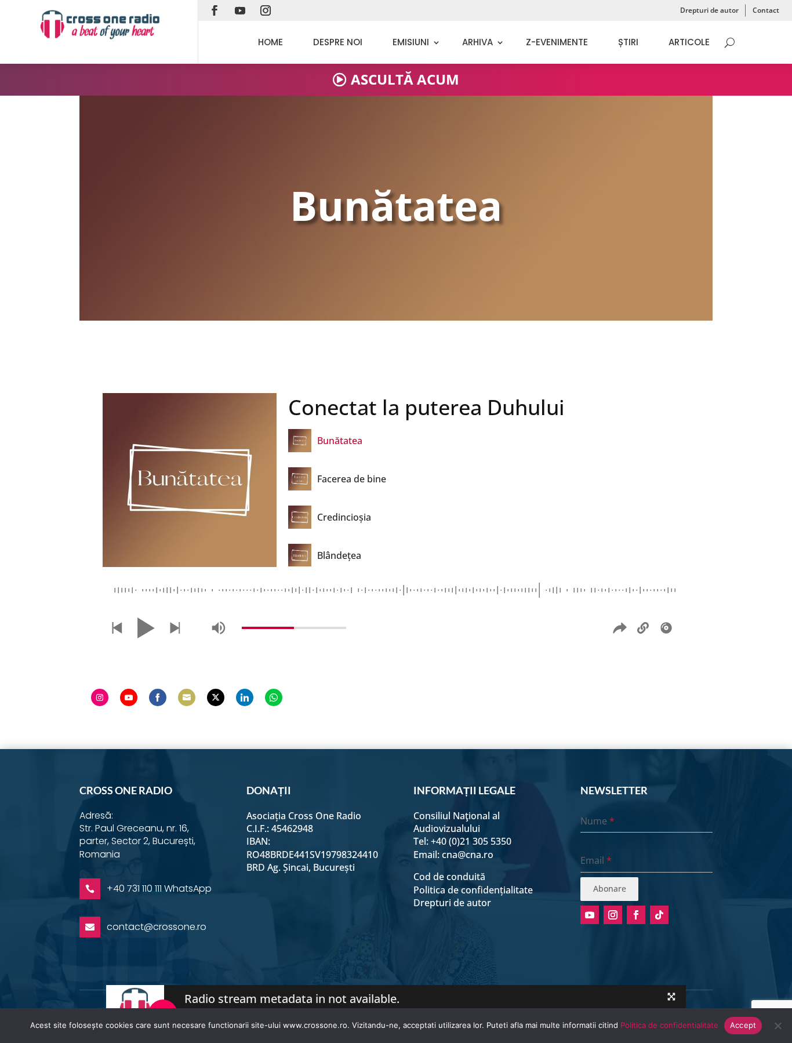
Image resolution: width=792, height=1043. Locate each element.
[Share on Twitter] (215, 697)
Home (270, 42)
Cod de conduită (449, 876)
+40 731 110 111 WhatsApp (159, 888)
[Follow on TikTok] (659, 915)
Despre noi (337, 42)
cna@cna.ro (467, 854)
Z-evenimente (557, 42)
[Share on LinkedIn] (244, 697)
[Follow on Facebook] (214, 10)
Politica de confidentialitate (669, 1025)
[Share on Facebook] (157, 697)
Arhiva (477, 42)
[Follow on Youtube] (240, 10)
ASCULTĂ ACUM (405, 79)
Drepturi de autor (709, 10)
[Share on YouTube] (128, 697)
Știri (628, 42)
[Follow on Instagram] (265, 10)
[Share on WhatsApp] (273, 697)
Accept (743, 1025)
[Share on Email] (186, 697)
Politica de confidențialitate (473, 890)
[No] (777, 1025)
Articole (689, 42)
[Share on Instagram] (99, 697)
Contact (766, 10)
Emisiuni (411, 42)
